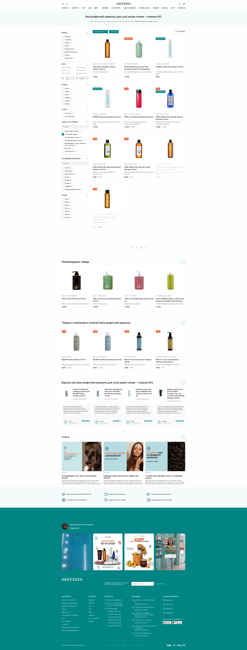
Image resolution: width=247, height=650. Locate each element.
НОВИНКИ (104, 8)
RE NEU (69, 356)
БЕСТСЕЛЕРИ (115, 8)
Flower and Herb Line (108, 64)
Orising (158, 64)
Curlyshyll (96, 64)
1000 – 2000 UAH (81, 67)
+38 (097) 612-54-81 (113, 611)
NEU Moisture (102, 356)
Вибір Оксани (160, 38)
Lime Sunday (102, 296)
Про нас (64, 609)
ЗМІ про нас (65, 612)
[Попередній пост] (65, 551)
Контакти (65, 624)
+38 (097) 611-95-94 (140, 610)
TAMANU (135, 64)
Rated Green (128, 64)
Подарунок (128, 38)
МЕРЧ (96, 8)
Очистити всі (113, 31)
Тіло (90, 606)
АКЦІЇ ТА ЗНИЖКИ (130, 8)
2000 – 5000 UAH (81, 70)
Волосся (91, 600)
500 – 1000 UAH (66, 73)
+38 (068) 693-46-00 (114, 620)
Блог (63, 618)
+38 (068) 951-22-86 (114, 623)
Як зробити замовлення (69, 603)
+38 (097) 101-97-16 (140, 617)
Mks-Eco (127, 356)
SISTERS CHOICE (144, 8)
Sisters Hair (168, 600)
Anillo (64, 296)
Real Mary (168, 296)
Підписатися (74, 528)
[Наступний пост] (182, 551)
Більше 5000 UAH (81, 73)
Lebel (126, 114)
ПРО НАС (165, 8)
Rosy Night (133, 296)
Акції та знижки (94, 618)
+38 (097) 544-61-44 (141, 623)
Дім (90, 609)
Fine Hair (133, 356)
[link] (184, 4)
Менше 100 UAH (66, 67)
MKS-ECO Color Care (169, 356)
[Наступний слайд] (183, 262)
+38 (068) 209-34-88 (141, 630)
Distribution (168, 608)
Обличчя (91, 603)
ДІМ (89, 8)
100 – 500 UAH (66, 70)
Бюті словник (66, 621)
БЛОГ (173, 8)
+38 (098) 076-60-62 (141, 636)
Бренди (91, 621)
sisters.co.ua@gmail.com (115, 600)
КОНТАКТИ (181, 8)
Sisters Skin (169, 604)
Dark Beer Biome (72, 296)
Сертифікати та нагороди (70, 615)
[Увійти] (179, 4)
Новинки (91, 615)
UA (63, 4)
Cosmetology (169, 613)
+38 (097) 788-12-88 (114, 614)
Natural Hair (164, 114)
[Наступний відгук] (183, 382)
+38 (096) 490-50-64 (114, 625)
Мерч (90, 612)
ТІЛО (83, 8)
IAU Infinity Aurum (134, 114)
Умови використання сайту (71, 627)
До (77, 78)
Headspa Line (168, 164)
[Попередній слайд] (179, 262)
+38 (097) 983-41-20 (114, 617)
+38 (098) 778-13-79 (141, 604)
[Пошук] (67, 4)
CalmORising (165, 64)
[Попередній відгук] (179, 382)
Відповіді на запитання (69, 606)
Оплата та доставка (68, 600)
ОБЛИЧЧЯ (75, 8)
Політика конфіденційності (70, 630)
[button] (100, 31)
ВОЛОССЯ (65, 8)
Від (63, 78)
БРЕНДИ (156, 8)
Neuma (64, 356)
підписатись (160, 584)
